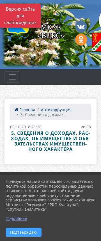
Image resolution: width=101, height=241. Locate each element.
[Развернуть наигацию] (12, 77)
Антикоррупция (56, 109)
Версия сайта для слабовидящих (20, 16)
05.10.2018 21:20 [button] (26, 126)
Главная (26, 109)
